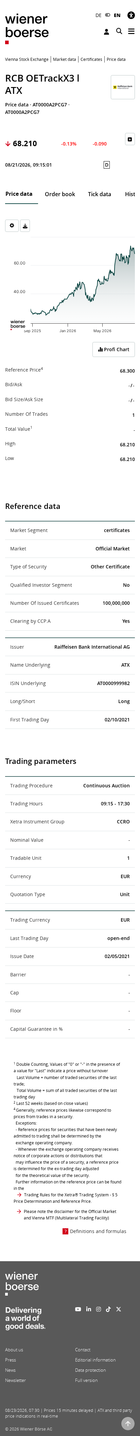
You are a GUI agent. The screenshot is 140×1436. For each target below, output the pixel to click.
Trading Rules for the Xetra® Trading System (66, 1195)
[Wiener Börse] (27, 28)
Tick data (99, 194)
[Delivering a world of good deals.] (25, 1320)
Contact (82, 1350)
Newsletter (15, 1380)
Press (10, 1360)
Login (107, 32)
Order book (60, 194)
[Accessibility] (131, 15)
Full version (86, 1380)
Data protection (90, 1370)
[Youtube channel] (78, 1309)
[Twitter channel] (118, 1309)
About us (14, 1350)
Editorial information (95, 1360)
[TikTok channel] (108, 1309)
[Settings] (12, 226)
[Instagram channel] (98, 1309)
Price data (19, 194)
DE (98, 15)
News (10, 1370)
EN (117, 15)
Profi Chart (116, 349)
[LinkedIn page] (88, 1309)
